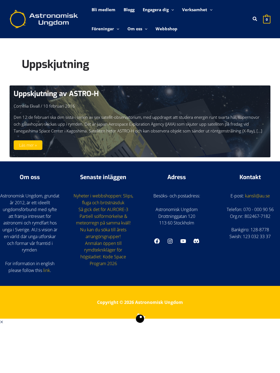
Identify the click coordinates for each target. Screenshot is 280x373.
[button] (171, 9)
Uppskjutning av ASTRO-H (56, 94)
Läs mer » (30, 146)
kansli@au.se (257, 196)
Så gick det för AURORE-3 (103, 209)
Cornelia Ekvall (27, 106)
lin (45, 270)
